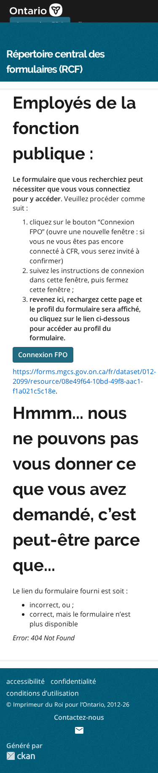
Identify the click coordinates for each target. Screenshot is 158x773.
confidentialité (73, 681)
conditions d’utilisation (42, 693)
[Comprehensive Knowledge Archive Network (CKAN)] (20, 755)
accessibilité (25, 681)
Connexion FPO (43, 354)
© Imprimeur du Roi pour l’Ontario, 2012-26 (67, 704)
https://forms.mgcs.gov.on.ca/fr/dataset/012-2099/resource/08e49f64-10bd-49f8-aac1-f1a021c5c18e (84, 381)
